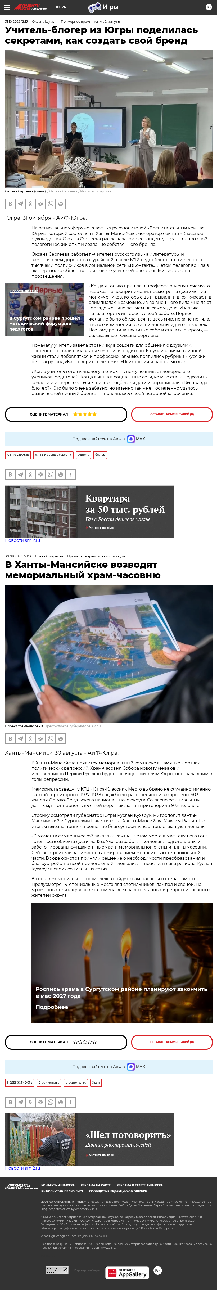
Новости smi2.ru (22, 540)
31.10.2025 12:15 (16, 22)
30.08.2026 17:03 (18, 556)
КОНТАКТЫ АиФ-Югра (58, 1185)
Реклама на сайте (96, 1185)
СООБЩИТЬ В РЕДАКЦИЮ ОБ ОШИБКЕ (118, 1191)
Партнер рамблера (87, 1270)
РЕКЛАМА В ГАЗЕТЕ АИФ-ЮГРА (140, 1185)
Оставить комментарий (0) (172, 414)
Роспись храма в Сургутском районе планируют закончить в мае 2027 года (121, 992)
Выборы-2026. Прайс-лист (62, 1191)
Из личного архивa (95, 191)
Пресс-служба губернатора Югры (72, 726)
